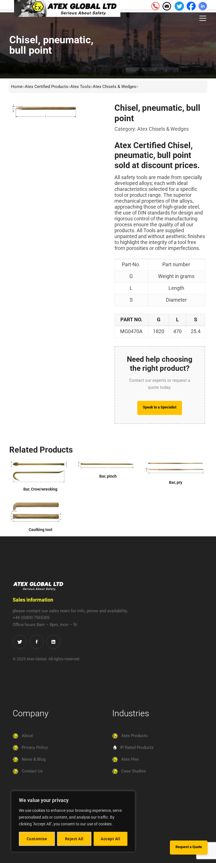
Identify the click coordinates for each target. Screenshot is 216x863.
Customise (37, 839)
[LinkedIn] (53, 642)
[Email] (166, 5)
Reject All (74, 839)
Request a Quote (189, 847)
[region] (73, 821)
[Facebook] (37, 642)
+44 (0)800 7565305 (31, 617)
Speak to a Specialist (159, 407)
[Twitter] (20, 642)
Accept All (110, 839)
